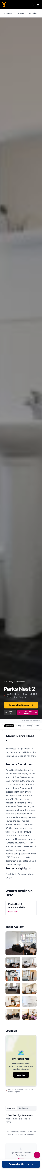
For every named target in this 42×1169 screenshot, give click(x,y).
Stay (11, 682)
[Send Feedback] (37, 1155)
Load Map (21, 1075)
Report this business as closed (30, 721)
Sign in (21, 1159)
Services (20, 13)
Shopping (33, 13)
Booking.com (23, 1108)
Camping (29, 726)
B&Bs (37, 726)
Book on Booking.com (19, 705)
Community (11, 1108)
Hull (5, 682)
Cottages (19, 726)
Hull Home (8, 13)
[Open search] (33, 4)
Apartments (9, 726)
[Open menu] (38, 4)
